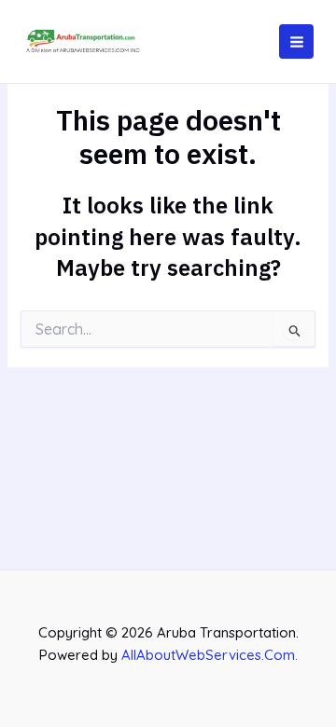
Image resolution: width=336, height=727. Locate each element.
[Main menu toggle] (296, 41)
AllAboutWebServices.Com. (209, 655)
